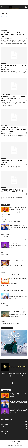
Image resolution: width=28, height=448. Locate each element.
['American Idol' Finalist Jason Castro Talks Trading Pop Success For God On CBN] (14, 86)
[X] (15, 383)
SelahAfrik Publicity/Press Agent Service (14, 443)
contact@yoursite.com (17, 380)
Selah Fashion (4, 433)
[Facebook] (9, 383)
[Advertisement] (14, 3)
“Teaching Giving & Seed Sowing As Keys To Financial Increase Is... (18, 409)
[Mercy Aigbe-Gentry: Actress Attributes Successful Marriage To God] (14, 23)
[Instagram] (12, 383)
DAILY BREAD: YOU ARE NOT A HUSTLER (11, 161)
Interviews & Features (5, 94)
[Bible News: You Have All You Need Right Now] (14, 55)
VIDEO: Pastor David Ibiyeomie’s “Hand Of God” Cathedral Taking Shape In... (18, 402)
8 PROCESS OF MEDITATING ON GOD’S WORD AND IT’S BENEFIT (12, 191)
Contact (13, 441)
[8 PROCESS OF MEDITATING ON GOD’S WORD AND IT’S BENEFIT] (14, 179)
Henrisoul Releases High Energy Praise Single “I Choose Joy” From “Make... (18, 395)
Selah (2, 38)
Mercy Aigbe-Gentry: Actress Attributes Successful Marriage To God (12, 34)
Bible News (3, 63)
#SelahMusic (5, 216)
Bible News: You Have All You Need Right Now (13, 66)
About (9, 441)
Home (2, 10)
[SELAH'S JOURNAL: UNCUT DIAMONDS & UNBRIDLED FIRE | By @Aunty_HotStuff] (14, 117)
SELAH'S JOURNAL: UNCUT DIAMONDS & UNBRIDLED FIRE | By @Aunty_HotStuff (13, 129)
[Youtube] (18, 383)
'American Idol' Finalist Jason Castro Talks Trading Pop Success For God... (13, 97)
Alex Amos (3, 69)
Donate (18, 441)
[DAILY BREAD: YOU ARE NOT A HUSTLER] (14, 150)
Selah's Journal (4, 125)
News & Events (4, 30)
